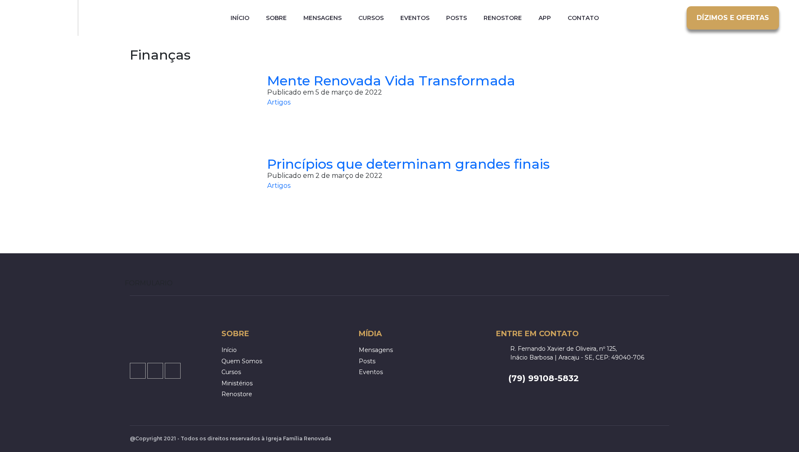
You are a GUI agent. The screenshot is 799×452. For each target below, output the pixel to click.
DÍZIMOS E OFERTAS (733, 18)
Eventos (414, 18)
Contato (583, 18)
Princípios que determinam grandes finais (408, 164)
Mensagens (322, 18)
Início (240, 18)
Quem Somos (241, 361)
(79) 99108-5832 (544, 378)
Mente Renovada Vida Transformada (391, 80)
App (544, 18)
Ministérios (237, 383)
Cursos (371, 18)
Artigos (278, 102)
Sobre (276, 18)
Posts (456, 18)
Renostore (503, 18)
